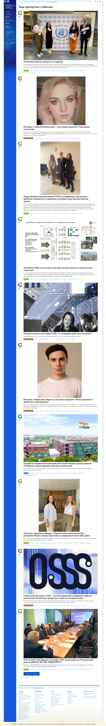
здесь (73, 723)
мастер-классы (59, 70)
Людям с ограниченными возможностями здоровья (23, 715)
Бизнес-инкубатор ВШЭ (39, 707)
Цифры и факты (21, 693)
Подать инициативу (8, 27)
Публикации (69, 702)
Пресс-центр (8, 14)
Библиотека (69, 693)
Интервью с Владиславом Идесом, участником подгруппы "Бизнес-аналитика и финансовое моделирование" (58, 400)
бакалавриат (75, 70)
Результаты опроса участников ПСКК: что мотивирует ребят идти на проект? (58, 333)
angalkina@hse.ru (13, 42)
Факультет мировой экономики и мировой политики (56, 686)
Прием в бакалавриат (39, 698)
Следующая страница (31, 674)
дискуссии (36, 70)
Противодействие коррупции (24, 706)
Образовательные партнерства (40, 709)
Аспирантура (37, 702)
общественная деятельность (55, 279)
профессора (37, 213)
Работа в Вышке (21, 719)
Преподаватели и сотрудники (24, 698)
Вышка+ (36, 699)
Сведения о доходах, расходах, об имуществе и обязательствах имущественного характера (25, 709)
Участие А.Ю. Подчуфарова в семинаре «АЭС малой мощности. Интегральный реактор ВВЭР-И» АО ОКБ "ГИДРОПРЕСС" (58, 660)
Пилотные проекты (8, 17)
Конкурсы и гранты (54, 702)
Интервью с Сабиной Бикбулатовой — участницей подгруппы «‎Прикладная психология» (56, 127)
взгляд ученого (54, 543)
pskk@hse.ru (8, 42)
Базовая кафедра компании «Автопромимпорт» (32, 545)
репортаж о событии (67, 70)
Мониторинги (53, 696)
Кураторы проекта (9, 20)
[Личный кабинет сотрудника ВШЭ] (98, 1)
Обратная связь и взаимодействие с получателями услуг (41, 711)
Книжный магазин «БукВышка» (72, 696)
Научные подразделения (55, 693)
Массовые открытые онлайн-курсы (89, 697)
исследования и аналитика (44, 70)
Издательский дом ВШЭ (71, 694)
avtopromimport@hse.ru (10, 43)
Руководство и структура (23, 694)
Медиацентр (69, 699)
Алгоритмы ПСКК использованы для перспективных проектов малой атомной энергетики (58, 268)
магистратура (81, 70)
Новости (30, 688)
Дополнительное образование (40, 704)
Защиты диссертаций (54, 699)
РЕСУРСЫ (69, 691)
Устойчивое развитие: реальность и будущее (43, 61)
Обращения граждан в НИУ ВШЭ (24, 702)
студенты (31, 70)
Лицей (36, 693)
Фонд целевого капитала (23, 704)
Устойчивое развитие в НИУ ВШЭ (25, 696)
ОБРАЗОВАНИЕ (38, 691)
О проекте (8, 11)
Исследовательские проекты (56, 694)
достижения (36, 138)
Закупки (20, 701)
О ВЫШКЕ (21, 691)
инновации (72, 138)
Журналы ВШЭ (69, 701)
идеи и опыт (42, 138)
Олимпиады (37, 696)
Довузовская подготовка (39, 694)
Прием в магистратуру (39, 701)
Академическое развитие (55, 701)
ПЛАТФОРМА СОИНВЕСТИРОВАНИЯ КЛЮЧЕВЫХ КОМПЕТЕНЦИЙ (10, 6)
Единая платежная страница (23, 717)
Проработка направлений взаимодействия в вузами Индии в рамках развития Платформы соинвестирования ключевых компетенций (58, 464)
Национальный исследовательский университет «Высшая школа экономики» (32, 686)
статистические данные (56, 213)
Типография (69, 698)
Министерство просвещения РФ (89, 696)
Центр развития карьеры (39, 706)
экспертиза (53, 70)
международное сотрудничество (30, 72)
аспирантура (79, 213)
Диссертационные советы (56, 698)
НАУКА (52, 691)
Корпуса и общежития (23, 699)
